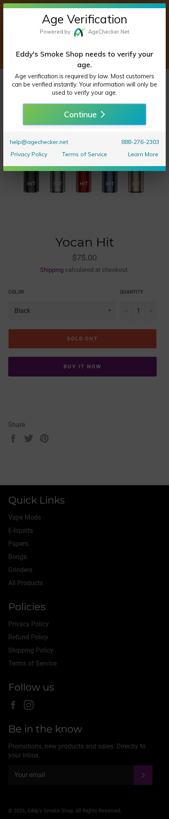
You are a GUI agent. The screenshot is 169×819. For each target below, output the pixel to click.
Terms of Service (84, 154)
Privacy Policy (29, 154)
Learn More (143, 154)
